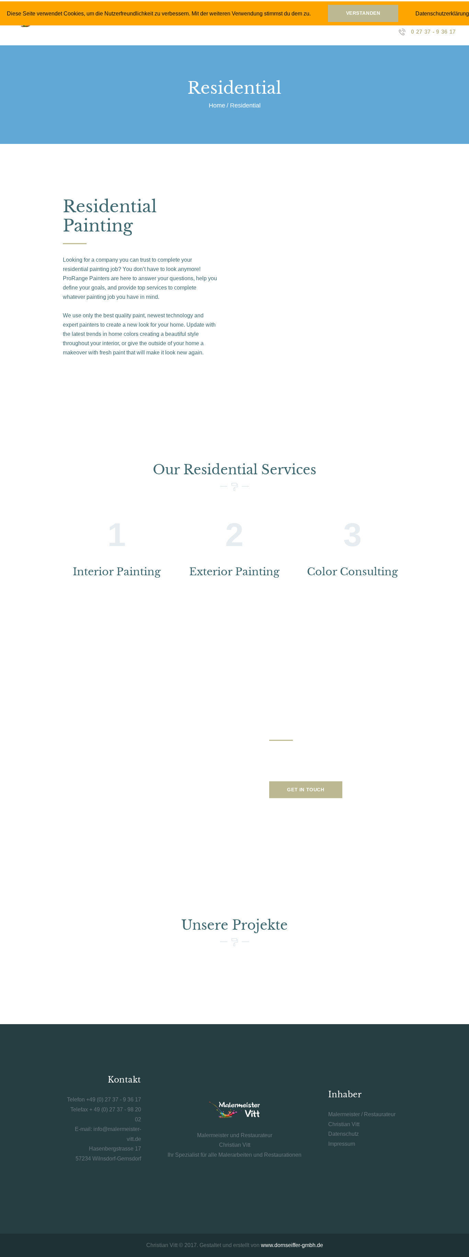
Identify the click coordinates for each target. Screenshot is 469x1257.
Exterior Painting (234, 571)
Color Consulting (352, 571)
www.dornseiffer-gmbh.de (292, 1245)
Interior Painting (117, 571)
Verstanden (363, 13)
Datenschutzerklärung (442, 13)
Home (217, 105)
